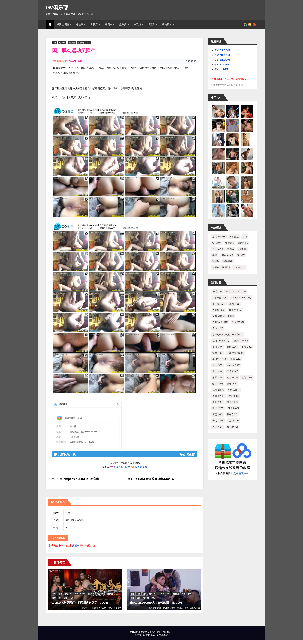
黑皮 (217, 426)
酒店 (217, 414)
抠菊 (154, 67)
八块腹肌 (234, 236)
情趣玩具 (240, 340)
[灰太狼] (233, 210)
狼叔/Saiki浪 (227, 255)
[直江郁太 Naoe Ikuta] (247, 210)
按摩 (81, 24)
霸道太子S (243, 242)
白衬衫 (233, 365)
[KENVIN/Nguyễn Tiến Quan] (233, 111)
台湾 (60, 594)
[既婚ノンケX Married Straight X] (218, 153)
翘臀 (187, 67)
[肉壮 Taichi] (233, 196)
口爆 (138, 594)
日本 (110, 24)
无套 (169, 67)
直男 (153, 24)
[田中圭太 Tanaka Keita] (247, 167)
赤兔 (244, 236)
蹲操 (72, 72)
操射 (217, 353)
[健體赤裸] (218, 182)
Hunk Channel (236, 291)
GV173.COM (222, 55)
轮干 (233, 408)
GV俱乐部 (57, 7)
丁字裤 (219, 303)
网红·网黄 (64, 24)
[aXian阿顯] (247, 182)
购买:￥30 (61, 61)
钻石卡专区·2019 (84, 43)
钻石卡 (75, 545)
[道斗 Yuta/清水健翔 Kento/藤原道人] (233, 167)
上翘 (234, 303)
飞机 (71, 598)
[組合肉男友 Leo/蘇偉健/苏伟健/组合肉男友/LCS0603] (233, 125)
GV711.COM (221, 64)
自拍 (233, 396)
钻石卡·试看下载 (143, 598)
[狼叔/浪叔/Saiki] (218, 125)
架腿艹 (178, 67)
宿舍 (124, 67)
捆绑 (232, 346)
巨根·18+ (144, 67)
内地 (54, 43)
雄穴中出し (239, 267)
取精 (139, 24)
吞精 (217, 328)
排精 (162, 67)
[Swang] (247, 111)
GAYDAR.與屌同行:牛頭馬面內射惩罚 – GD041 (79, 602)
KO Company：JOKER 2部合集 (78, 479)
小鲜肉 (133, 67)
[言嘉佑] (218, 139)
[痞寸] (233, 153)
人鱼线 (218, 309)
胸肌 (233, 389)
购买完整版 (141, 466)
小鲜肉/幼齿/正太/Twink (227, 334)
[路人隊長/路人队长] (218, 196)
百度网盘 (71, 43)
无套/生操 (235, 353)
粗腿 (246, 377)
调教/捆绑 (227, 261)
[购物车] (249, 24)
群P (60, 598)
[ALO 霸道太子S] (247, 153)
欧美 (124, 24)
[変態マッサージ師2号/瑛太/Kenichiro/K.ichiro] (247, 139)
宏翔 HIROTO (219, 236)
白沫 (217, 365)
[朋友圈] (245, 24)
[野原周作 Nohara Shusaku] (247, 196)
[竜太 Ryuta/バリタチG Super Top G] (233, 139)
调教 (65, 598)
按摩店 (230, 248)
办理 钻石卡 (120, 466)
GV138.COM (222, 59)
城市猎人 (229, 242)
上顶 (91, 67)
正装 (235, 359)
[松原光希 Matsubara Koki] (247, 125)
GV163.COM (222, 50)
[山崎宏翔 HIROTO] (218, 111)
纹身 (217, 383)
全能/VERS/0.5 (223, 316)
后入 (116, 67)
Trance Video (241, 297)
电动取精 (100, 594)
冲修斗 (215, 261)
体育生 (100, 67)
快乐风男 (216, 242)
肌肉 (57, 72)
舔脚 (217, 402)
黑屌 (233, 420)
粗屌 (232, 377)
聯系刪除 (163, 634)
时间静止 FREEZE (221, 267)
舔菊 (232, 402)
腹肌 (65, 72)
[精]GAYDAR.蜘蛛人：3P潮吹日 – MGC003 (156, 602)
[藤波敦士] (218, 210)
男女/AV (241, 255)
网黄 (54, 598)
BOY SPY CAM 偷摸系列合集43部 (147, 479)
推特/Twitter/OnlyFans (75, 594)
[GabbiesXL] (233, 182)
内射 (109, 67)
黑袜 (214, 255)
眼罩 (217, 377)
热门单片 (62, 43)
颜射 (232, 414)
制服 (132, 594)
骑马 (80, 72)
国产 (96, 24)
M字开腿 (81, 67)
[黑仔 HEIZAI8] (218, 167)
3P (217, 291)
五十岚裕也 (217, 248)
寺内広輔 (242, 248)
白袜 (217, 371)
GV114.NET (221, 69)
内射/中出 (220, 322)
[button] (254, 24)
